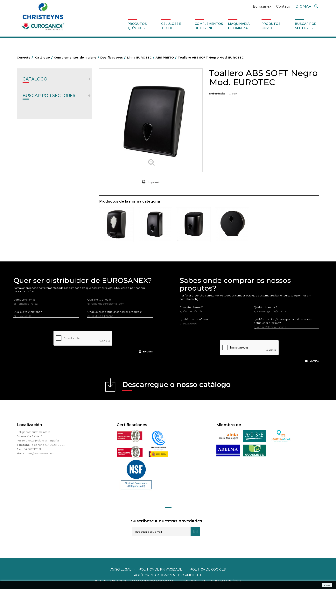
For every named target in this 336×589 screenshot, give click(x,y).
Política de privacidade (160, 569)
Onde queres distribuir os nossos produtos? (114, 311)
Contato (283, 6)
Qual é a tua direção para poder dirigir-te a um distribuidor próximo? (283, 321)
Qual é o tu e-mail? (99, 299)
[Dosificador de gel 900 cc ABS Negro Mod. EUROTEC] (116, 224)
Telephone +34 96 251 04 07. (48, 444)
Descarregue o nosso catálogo (176, 384)
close (327, 585)
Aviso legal (120, 569)
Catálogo (35, 79)
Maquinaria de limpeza (239, 26)
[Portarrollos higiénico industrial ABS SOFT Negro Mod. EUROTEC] (232, 224)
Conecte (25, 57)
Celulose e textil (171, 26)
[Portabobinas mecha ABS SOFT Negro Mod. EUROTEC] (193, 224)
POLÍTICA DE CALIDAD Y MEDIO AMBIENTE (168, 575)
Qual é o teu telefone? (27, 311)
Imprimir (154, 182)
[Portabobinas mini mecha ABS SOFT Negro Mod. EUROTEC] (155, 224)
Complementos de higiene (209, 26)
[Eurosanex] (43, 18)
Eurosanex (262, 6)
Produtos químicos (137, 26)
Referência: (217, 93)
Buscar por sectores (305, 26)
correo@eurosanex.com (38, 453)
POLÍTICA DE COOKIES (208, 569)
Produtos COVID (271, 26)
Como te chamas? (25, 299)
